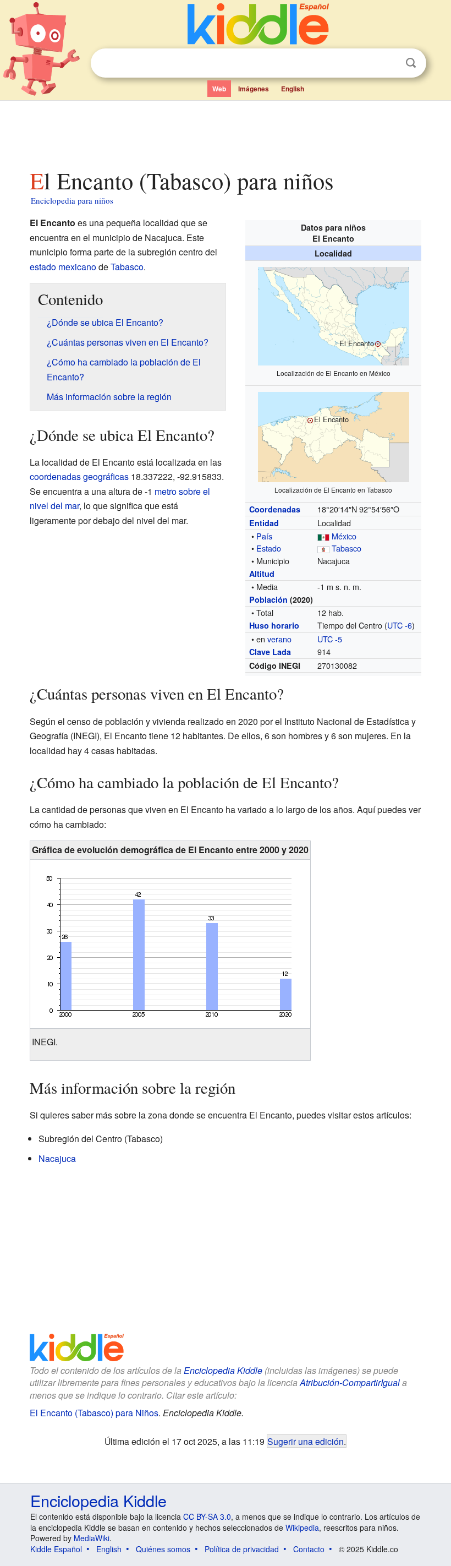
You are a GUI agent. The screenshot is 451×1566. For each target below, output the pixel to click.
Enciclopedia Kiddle (223, 1370)
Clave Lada (270, 651)
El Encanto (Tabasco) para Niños (94, 1412)
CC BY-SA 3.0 (207, 1516)
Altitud (261, 573)
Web (219, 89)
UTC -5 (329, 639)
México (344, 536)
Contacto (308, 1548)
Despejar (388, 63)
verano (279, 639)
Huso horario (274, 625)
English (292, 89)
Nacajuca (57, 1158)
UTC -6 (399, 625)
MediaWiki (91, 1537)
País (264, 536)
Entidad (264, 522)
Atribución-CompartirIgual (350, 1382)
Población (268, 599)
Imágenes (253, 89)
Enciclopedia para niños (72, 200)
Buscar (411, 63)
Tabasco (346, 548)
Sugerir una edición (305, 1441)
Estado (268, 548)
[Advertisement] (226, 131)
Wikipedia (302, 1527)
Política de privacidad (242, 1548)
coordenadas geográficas (79, 476)
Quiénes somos (163, 1548)
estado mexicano (63, 266)
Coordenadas (274, 509)
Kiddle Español (56, 1548)
